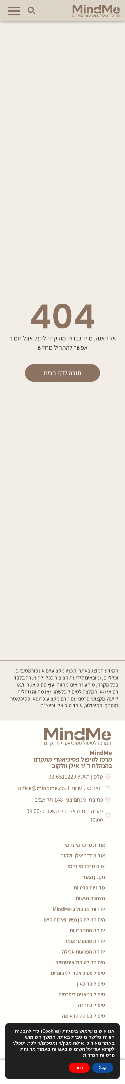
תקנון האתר (93, 876)
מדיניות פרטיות (89, 887)
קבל (103, 1067)
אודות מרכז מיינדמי (85, 844)
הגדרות (90, 1055)
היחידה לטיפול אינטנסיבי (79, 962)
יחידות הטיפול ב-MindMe (79, 908)
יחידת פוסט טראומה (84, 940)
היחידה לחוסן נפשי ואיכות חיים (74, 919)
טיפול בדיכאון (91, 983)
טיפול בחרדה (91, 1005)
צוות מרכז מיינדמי (86, 866)
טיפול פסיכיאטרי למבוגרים (78, 973)
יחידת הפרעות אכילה (83, 951)
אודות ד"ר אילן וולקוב (83, 855)
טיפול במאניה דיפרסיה (82, 994)
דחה (79, 1067)
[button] (13, 10)
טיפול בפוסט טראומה (83, 1015)
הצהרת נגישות (90, 898)
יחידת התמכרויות (87, 930)
